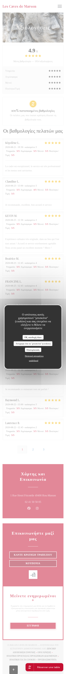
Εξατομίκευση (33, 349)
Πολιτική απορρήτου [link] (34, 356)
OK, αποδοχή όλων (33, 337)
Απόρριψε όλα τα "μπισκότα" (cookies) (33, 343)
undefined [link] (33, 360)
